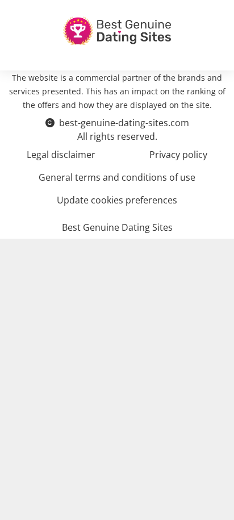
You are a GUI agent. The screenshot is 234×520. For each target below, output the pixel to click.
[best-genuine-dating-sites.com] (117, 31)
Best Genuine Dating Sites (117, 227)
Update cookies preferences (117, 200)
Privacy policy (178, 154)
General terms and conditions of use (117, 177)
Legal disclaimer (61, 154)
